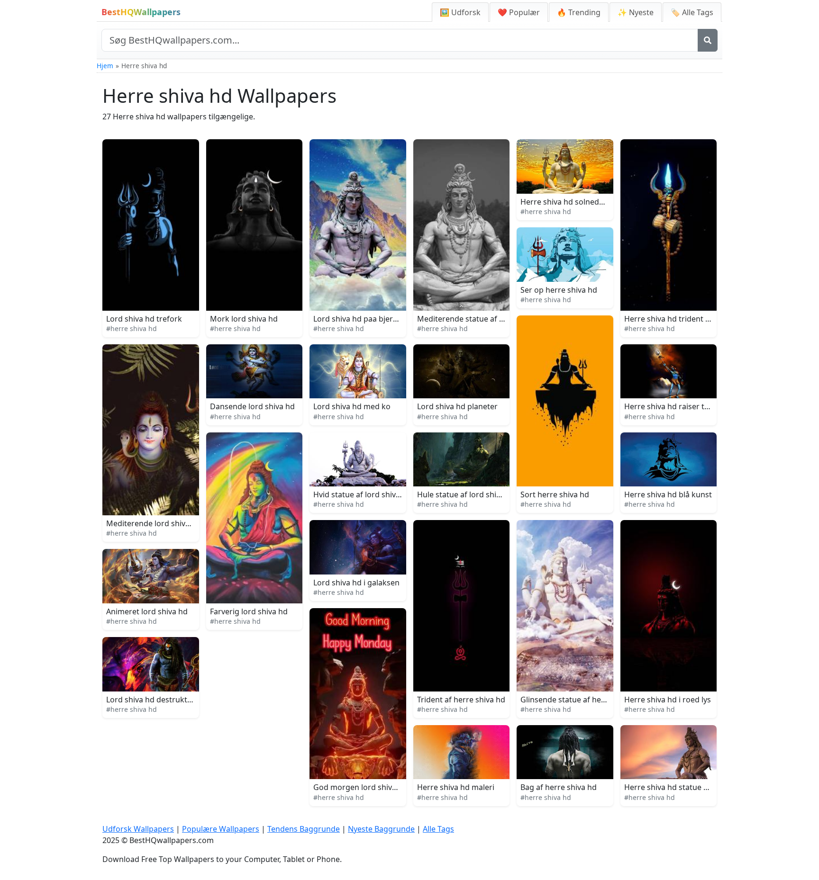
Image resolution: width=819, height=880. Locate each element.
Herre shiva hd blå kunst (668, 494)
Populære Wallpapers (220, 829)
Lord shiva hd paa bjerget (359, 319)
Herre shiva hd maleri (455, 787)
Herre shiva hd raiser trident (675, 406)
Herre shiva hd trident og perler (681, 319)
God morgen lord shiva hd (360, 787)
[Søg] (708, 40)
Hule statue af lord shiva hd (466, 494)
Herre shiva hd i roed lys (667, 699)
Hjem (105, 65)
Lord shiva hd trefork (144, 319)
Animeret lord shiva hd (147, 611)
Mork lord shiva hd (244, 319)
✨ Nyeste (636, 12)
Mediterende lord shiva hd (153, 523)
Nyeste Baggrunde (381, 829)
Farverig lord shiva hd (249, 611)
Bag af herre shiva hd (558, 787)
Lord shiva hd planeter (457, 406)
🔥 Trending (579, 12)
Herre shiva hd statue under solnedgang (697, 787)
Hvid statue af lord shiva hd (362, 494)
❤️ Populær (519, 12)
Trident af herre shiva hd (461, 699)
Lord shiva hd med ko (352, 406)
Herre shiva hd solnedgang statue (581, 202)
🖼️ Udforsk (460, 12)
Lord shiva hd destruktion (152, 699)
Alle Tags (438, 829)
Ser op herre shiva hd (558, 290)
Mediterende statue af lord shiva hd (481, 319)
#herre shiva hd (131, 328)
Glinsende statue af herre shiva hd (582, 699)
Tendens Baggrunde (303, 829)
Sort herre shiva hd (554, 494)
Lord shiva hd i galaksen (356, 582)
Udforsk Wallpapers (138, 829)
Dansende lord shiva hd (252, 406)
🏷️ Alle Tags (692, 12)
